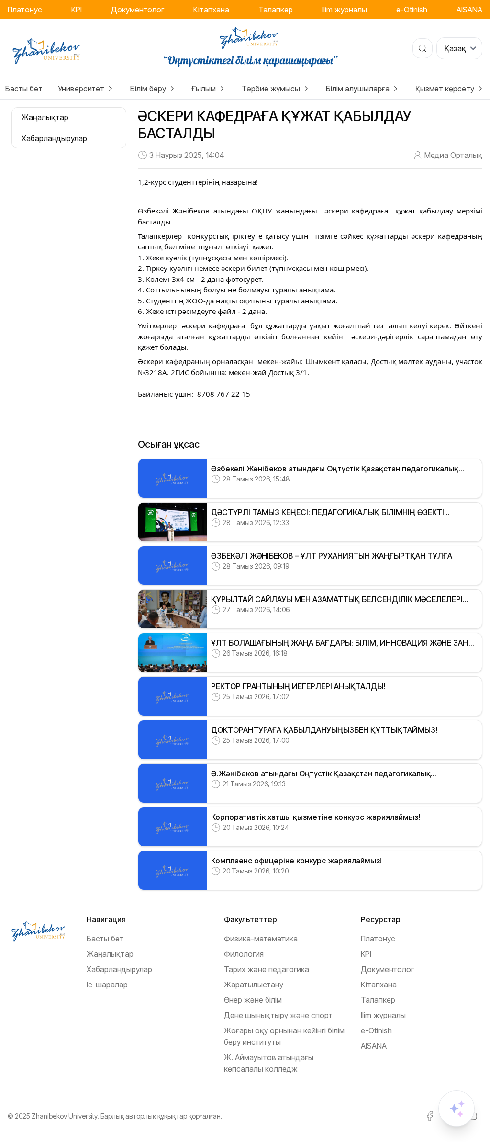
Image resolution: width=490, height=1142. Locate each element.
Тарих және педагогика (266, 969)
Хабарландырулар (119, 969)
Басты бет (24, 88)
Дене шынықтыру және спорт (278, 1015)
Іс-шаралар (107, 984)
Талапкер (275, 9)
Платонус (25, 9)
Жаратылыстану (253, 984)
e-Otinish (411, 9)
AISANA (469, 9)
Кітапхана (211, 9)
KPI (76, 9)
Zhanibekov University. (65, 1116)
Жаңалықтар (110, 954)
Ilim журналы (344, 9)
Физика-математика (261, 938)
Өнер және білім (253, 1000)
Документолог (137, 9)
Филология (244, 954)
